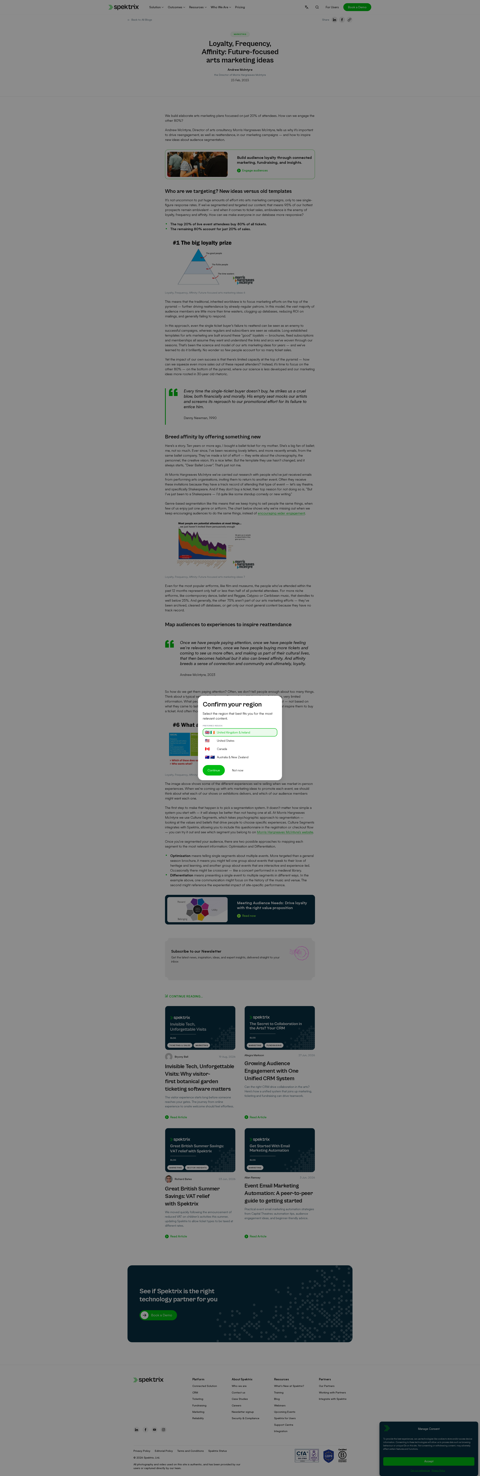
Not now (237, 770)
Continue (214, 770)
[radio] (240, 732)
